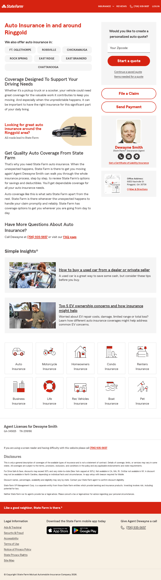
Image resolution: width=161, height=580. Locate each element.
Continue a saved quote (128, 72)
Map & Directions (138, 189)
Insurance (104, 6)
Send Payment (129, 107)
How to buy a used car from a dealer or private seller (104, 270)
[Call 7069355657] (121, 156)
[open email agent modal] (129, 157)
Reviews (121, 6)
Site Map (9, 560)
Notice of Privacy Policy (17, 549)
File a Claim (129, 94)
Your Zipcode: (119, 48)
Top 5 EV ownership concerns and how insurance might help (101, 308)
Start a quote (128, 61)
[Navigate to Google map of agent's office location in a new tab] (137, 156)
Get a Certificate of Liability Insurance (129, 163)
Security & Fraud (14, 533)
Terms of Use (11, 544)
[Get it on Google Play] (85, 530)
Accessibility (11, 538)
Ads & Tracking (12, 527)
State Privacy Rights (15, 555)
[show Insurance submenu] (112, 6)
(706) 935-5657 (141, 6)
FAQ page (69, 237)
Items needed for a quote (128, 76)
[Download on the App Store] (58, 530)
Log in (155, 6)
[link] (13, 6)
